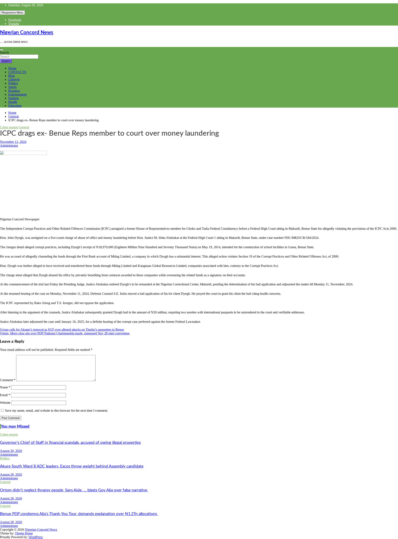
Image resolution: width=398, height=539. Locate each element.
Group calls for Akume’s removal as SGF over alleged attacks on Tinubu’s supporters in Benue (62, 329)
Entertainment (17, 94)
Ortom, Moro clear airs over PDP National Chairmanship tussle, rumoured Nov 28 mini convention (65, 333)
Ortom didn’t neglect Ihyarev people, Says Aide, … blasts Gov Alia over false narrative (74, 490)
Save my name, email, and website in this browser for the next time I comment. (56, 410)
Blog (11, 75)
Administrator (9, 145)
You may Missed (15, 426)
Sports (12, 87)
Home (12, 68)
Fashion (13, 98)
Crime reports (9, 127)
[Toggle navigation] (1, 49)
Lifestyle (14, 79)
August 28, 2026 (11, 474)
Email (5, 395)
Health (12, 102)
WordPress (36, 537)
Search (4, 52)
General (24, 127)
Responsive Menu (12, 12)
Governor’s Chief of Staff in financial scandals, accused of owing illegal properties (70, 443)
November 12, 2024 (13, 142)
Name (5, 387)
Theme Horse (24, 533)
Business (14, 90)
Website (5, 402)
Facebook (14, 20)
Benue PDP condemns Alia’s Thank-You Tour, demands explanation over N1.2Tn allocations (79, 514)
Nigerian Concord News (26, 32)
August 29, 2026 (11, 451)
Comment (7, 380)
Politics (13, 83)
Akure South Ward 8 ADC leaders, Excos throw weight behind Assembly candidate (71, 466)
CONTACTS (17, 72)
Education (15, 105)
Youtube (13, 23)
